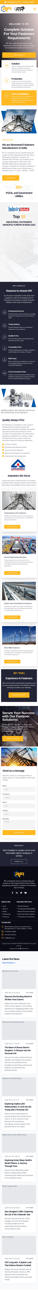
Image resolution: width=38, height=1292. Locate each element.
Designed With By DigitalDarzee (19, 948)
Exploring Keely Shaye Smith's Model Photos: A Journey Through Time (18, 1163)
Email (4, 802)
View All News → (9, 963)
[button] (35, 9)
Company (6, 794)
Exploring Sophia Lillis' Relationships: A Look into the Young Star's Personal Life (18, 1107)
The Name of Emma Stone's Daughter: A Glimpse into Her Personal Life (18, 1050)
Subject (5, 810)
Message (6, 819)
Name (5, 786)
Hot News (29, 992)
